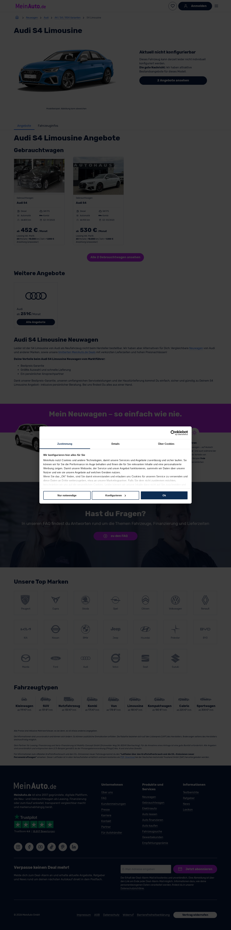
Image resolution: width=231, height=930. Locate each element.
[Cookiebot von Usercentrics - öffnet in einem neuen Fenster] (173, 432)
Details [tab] (115, 443)
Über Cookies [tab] (166, 443)
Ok (164, 495)
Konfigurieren (113, 495)
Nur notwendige (66, 495)
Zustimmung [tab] (64, 443)
